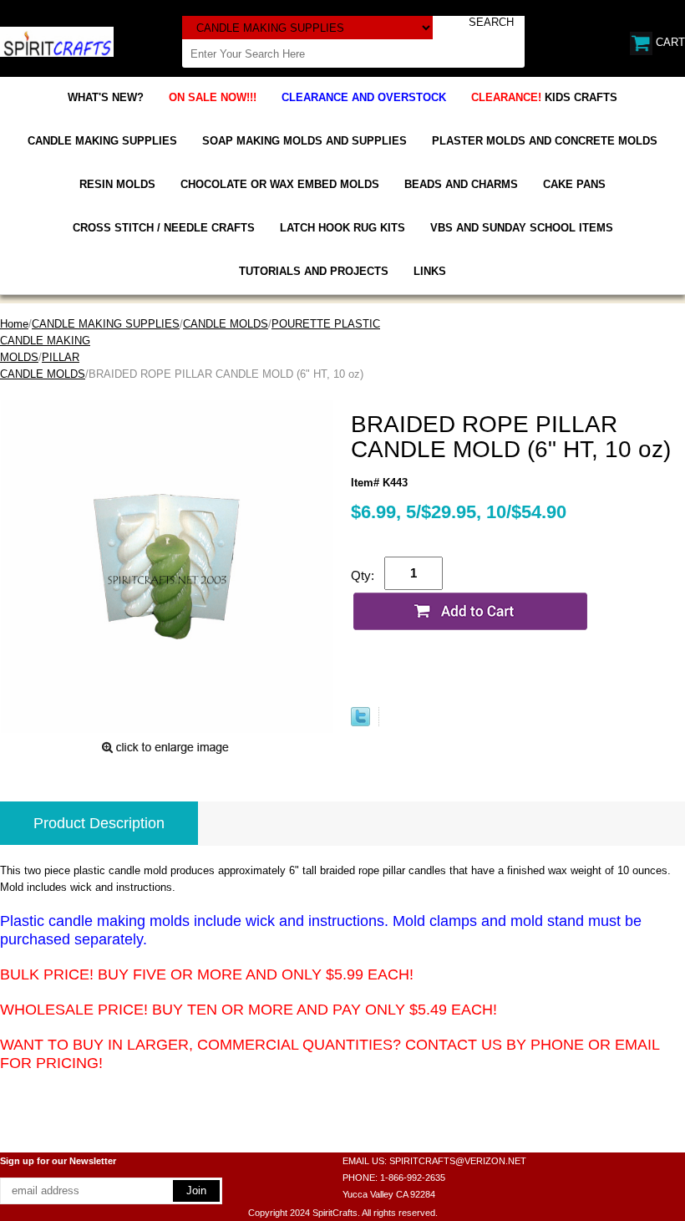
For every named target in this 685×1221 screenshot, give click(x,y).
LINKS (430, 271)
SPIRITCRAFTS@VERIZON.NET (457, 1161)
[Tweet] (360, 722)
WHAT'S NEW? (106, 97)
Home (14, 324)
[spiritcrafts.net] (57, 40)
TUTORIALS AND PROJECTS (313, 271)
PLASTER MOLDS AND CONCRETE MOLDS (544, 141)
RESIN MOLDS (117, 184)
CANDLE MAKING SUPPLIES (102, 141)
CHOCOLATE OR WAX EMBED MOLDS (279, 184)
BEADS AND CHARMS (461, 184)
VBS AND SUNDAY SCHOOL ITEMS (521, 227)
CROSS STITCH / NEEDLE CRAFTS (164, 227)
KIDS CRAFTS (544, 97)
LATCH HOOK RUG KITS (342, 227)
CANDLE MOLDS (225, 324)
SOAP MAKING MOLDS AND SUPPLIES (304, 141)
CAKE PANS (574, 184)
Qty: (362, 575)
